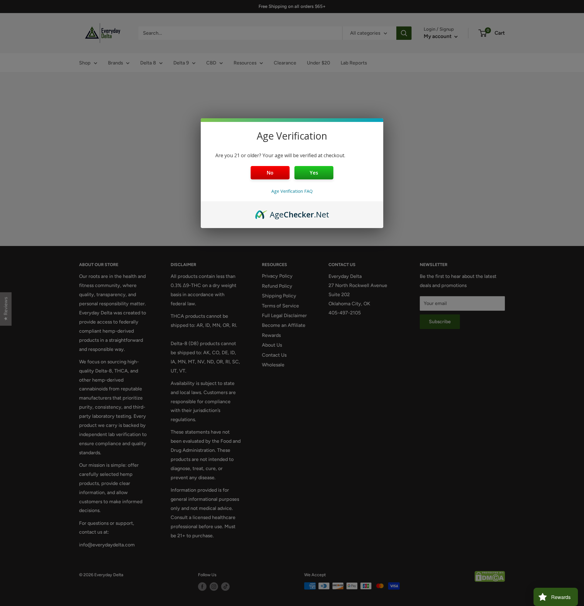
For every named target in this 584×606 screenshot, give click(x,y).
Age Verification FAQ (292, 191)
